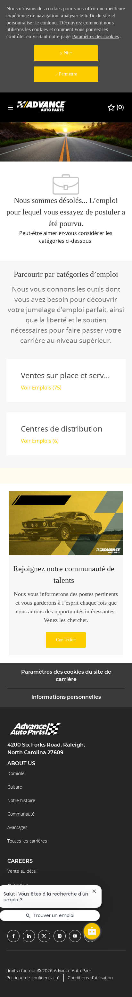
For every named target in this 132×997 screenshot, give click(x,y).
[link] (66, 640)
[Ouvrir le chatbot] (92, 931)
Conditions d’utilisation (90, 978)
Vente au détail (22, 871)
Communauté (21, 814)
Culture (14, 787)
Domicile (16, 773)
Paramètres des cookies (95, 36)
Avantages (17, 827)
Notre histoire (21, 800)
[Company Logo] (42, 107)
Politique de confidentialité (33, 978)
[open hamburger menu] (10, 107)
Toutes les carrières (27, 841)
